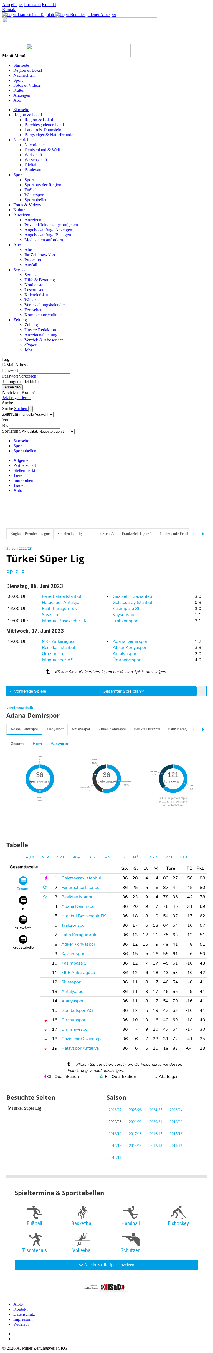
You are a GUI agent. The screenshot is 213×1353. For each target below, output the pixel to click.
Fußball (31, 189)
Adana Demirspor (130, 641)
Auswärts (59, 743)
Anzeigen (21, 95)
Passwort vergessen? (20, 376)
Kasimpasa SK (127, 609)
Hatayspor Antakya (60, 602)
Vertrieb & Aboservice (44, 340)
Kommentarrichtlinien (43, 315)
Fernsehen (33, 310)
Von (5, 419)
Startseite (21, 65)
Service (19, 269)
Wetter (30, 300)
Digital (30, 164)
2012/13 (155, 1146)
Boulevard (33, 169)
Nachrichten (24, 75)
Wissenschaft (35, 159)
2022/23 (115, 1122)
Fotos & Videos (27, 85)
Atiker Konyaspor (130, 648)
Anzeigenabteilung (40, 335)
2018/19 (115, 1134)
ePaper (17, 4)
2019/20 (176, 1122)
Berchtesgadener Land (44, 124)
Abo (6, 4)
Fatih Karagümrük (59, 609)
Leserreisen (34, 290)
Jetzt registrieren (16, 397)
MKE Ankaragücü (59, 641)
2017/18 (135, 1134)
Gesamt (17, 743)
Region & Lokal (27, 70)
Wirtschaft (33, 154)
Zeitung (20, 320)
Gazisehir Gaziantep (132, 596)
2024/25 (155, 1110)
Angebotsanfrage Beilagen (47, 234)
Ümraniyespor (127, 660)
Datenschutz (24, 1314)
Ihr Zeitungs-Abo (39, 254)
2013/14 (135, 1146)
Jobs (28, 350)
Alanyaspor (55, 729)
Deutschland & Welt (42, 149)
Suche (7, 402)
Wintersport (34, 194)
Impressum (22, 1319)
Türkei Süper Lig (26, 1108)
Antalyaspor (124, 654)
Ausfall (30, 264)
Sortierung (11, 431)
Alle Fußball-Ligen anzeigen (108, 1264)
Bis (5, 425)
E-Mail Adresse (15, 364)
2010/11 (115, 1158)
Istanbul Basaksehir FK (64, 621)
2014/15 (115, 1146)
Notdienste (33, 285)
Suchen (21, 408)
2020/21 (155, 1122)
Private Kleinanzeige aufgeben (51, 224)
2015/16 (176, 1134)
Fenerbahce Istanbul (61, 596)
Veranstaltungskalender (44, 305)
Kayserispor (124, 615)
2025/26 (135, 1110)
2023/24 (176, 1110)
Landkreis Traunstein (42, 129)
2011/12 (176, 1146)
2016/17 (155, 1134)
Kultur (19, 90)
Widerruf (21, 1324)
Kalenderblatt (36, 295)
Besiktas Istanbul (58, 648)
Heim (37, 743)
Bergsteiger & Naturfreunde (48, 134)
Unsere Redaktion (40, 330)
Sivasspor (51, 615)
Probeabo (32, 4)
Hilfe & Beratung (39, 279)
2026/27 (115, 1110)
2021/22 (135, 1122)
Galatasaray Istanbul (132, 602)
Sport (18, 80)
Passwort (10, 370)
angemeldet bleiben (26, 381)
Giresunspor (54, 654)
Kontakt (49, 4)
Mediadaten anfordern (43, 239)
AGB (18, 1304)
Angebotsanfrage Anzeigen (48, 229)
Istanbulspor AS (57, 660)
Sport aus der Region (42, 184)
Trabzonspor (125, 621)
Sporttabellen (35, 199)
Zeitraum (10, 414)
